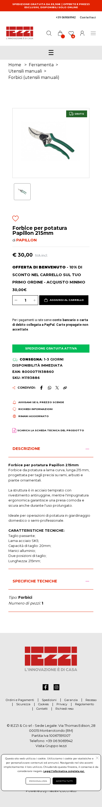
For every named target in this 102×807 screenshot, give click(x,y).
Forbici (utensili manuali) (33, 77)
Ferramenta (41, 64)
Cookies (43, 704)
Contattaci (88, 17)
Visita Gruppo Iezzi (51, 746)
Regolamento (84, 704)
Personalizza (38, 781)
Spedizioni (49, 700)
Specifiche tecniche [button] (35, 581)
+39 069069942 (66, 17)
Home (14, 64)
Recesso (91, 700)
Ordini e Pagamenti (20, 700)
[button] (64, 300)
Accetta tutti (64, 781)
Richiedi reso (64, 708)
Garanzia (71, 700)
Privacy (61, 704)
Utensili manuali (25, 71)
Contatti (42, 708)
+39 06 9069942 (59, 741)
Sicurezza (23, 704)
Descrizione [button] (26, 448)
